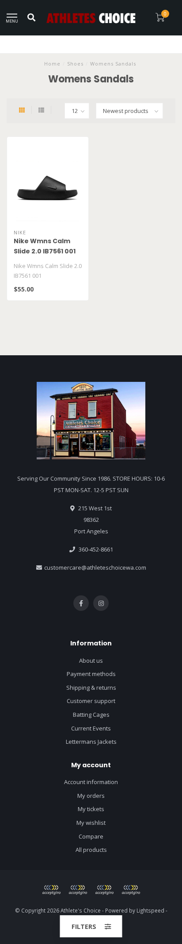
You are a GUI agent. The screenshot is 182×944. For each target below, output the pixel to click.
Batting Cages (91, 715)
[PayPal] (78, 890)
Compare (91, 836)
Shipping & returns (91, 687)
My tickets (91, 809)
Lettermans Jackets (91, 742)
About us (91, 660)
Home (52, 63)
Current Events (91, 728)
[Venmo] (131, 890)
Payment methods (91, 674)
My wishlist (91, 823)
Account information (91, 782)
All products (91, 850)
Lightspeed (150, 910)
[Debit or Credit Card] (51, 890)
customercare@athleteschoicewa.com (95, 567)
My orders (91, 796)
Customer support (91, 701)
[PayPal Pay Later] (104, 890)
